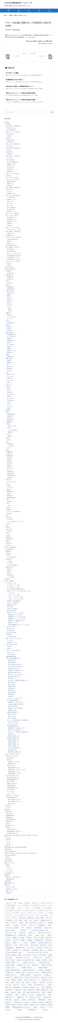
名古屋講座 (23, 930)
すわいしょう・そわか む (14, 253)
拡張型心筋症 (10, 287)
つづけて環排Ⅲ (11, 197)
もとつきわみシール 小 (13, 585)
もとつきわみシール (11, 583)
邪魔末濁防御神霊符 (12, 779)
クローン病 (25, 910)
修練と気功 (36, 920)
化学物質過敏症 (41, 925)
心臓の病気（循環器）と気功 (44, 942)
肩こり (9, 318)
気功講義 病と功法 (20, 972)
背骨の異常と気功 (10, 989)
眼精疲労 (9, 495)
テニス (8, 841)
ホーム (7, 15)
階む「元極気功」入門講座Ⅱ (13, 148)
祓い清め (28, 982)
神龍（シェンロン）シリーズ (13, 638)
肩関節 (9, 348)
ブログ (36, 915)
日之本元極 (8, 950)
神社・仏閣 (8, 984)
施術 (7, 809)
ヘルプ (50, 915)
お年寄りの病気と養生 (10, 851)
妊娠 (7, 438)
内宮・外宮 (10, 134)
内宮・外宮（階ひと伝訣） (15, 664)
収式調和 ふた (12, 710)
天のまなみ (10, 628)
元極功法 (21, 922)
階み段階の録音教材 (12, 738)
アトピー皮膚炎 (36, 907)
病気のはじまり (33, 979)
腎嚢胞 (9, 360)
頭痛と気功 (49, 1004)
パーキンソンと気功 (18, 915)
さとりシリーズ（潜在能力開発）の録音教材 (18, 720)
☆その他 (8, 805)
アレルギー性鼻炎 (13, 430)
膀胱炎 (19, 992)
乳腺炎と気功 (30, 917)
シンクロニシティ (48, 910)
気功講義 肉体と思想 (25, 975)
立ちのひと (10, 201)
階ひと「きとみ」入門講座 (13, 195)
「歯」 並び (8, 903)
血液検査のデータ (47, 997)
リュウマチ (14, 917)
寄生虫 (9, 297)
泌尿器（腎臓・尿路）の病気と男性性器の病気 (16, 847)
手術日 (26, 945)
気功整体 (19, 960)
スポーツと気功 (15, 912)
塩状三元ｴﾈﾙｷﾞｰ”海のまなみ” (44, 932)
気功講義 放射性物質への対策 (12, 970)
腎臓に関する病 (44, 989)
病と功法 (26, 979)
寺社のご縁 (15, 940)
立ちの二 (10, 146)
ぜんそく (10, 380)
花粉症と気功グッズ (10, 997)
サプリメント (33, 910)
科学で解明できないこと (40, 984)
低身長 (20, 920)
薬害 (7, 281)
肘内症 (8, 527)
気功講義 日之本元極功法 (45, 970)
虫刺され (8, 543)
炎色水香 (10, 151)
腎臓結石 (9, 362)
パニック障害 (10, 577)
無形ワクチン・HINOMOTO (13, 877)
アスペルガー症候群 (12, 565)
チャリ (34, 912)
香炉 (9, 759)
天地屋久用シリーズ (11, 889)
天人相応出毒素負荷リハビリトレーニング (18, 624)
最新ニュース (43, 950)
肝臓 (7, 449)
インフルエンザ (11, 481)
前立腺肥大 (10, 277)
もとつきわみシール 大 (13, 587)
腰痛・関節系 (10, 332)
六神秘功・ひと (11, 211)
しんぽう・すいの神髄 (12, 602)
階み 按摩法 (10, 159)
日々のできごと (30, 947)
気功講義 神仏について (11, 975)
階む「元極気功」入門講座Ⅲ (13, 187)
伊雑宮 (9, 241)
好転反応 (9, 859)
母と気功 (35, 955)
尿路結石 (8, 942)
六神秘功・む (10, 233)
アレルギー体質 (9, 910)
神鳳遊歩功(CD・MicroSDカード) (16, 728)
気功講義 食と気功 (18, 977)
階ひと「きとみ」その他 (12, 177)
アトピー (10, 398)
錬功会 (49, 999)
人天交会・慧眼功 (12, 239)
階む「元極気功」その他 (21, 15)
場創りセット (11, 765)
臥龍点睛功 (10, 249)
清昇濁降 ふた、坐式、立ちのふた (16, 702)
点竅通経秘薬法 (10, 815)
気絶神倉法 (9, 817)
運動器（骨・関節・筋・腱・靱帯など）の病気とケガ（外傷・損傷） (21, 853)
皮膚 (8, 386)
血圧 (7, 320)
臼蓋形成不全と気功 (40, 994)
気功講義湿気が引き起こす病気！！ (15, 79)
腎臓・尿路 (9, 358)
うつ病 (9, 561)
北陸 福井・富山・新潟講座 (12, 927)
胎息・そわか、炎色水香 (15, 730)
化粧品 (49, 925)
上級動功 (11, 696)
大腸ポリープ (10, 293)
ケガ (7, 525)
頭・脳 (8, 382)
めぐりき (10, 205)
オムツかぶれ (10, 394)
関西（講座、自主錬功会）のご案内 (13, 1004)
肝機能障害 (10, 451)
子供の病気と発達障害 (10, 855)
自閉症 (9, 569)
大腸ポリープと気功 (39, 935)
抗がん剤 (9, 283)
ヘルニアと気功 (43, 915)
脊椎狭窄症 (10, 356)
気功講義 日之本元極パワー (29, 970)
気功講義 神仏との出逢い (33, 972)
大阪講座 (49, 935)
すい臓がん (10, 273)
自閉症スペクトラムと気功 (27, 994)
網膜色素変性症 (11, 497)
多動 (9, 573)
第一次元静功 (10, 209)
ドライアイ (10, 487)
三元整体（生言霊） (12, 833)
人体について (49, 917)
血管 (8, 507)
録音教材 (9, 893)
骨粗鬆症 (10, 416)
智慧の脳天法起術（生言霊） (14, 831)
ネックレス (10, 791)
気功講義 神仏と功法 (47, 972)
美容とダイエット (10, 863)
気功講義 (50, 41)
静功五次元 (11, 688)
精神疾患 (9, 559)
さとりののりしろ (13, 724)
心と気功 (25, 942)
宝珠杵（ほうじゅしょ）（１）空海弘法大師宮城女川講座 (20, 93)
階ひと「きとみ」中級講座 (13, 144)
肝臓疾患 (32, 987)
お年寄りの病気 (9, 267)
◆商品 (7, 885)
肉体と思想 (25, 987)
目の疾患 (18, 982)
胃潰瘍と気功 (49, 987)
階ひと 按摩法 (11, 207)
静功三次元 (11, 684)
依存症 (8, 553)
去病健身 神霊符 (12, 783)
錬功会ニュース (9, 1002)
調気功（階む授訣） (14, 736)
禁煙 (9, 555)
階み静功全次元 (12, 749)
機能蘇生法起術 (11, 604)
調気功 (9, 175)
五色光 (9, 263)
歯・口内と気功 (27, 955)
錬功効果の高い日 (19, 1002)
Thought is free (36, 1019)
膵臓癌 (43, 992)
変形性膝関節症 (12, 334)
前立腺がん (10, 279)
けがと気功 (34, 903)
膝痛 (24, 992)
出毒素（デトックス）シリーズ (15, 612)
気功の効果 (48, 957)
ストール (10, 640)
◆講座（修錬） (9, 883)
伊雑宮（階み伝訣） (13, 740)
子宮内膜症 (10, 471)
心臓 (7, 285)
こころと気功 (42, 903)
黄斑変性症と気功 (32, 1009)
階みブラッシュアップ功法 (13, 237)
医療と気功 (28, 927)
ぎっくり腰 (10, 344)
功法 (12, 15)
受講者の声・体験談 (10, 930)
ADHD (9, 571)
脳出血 (24, 989)
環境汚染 (20, 979)
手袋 (9, 648)
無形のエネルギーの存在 (46, 977)
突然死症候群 (10, 289)
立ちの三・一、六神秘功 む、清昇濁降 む (18, 732)
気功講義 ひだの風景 (47, 960)
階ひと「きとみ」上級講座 (12, 213)
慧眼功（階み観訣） (13, 744)
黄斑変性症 (10, 491)
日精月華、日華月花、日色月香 (16, 704)
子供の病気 (8, 881)
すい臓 (8, 271)
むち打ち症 (9, 539)
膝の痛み (10, 352)
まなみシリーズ (10, 626)
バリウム (10, 304)
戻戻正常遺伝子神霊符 (13, 777)
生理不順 (9, 457)
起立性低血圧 (10, 322)
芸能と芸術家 (9, 861)
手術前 (15, 945)
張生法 (8, 138)
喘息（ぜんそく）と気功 (11, 932)
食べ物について (43, 1007)
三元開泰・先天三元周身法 (13, 600)
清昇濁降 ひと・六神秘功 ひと (15, 670)
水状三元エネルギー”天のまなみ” (32, 977)
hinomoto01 (17, 29)
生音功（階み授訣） (13, 745)
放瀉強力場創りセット (14, 771)
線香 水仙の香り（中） (14, 801)
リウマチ (8, 384)
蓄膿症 (10, 432)
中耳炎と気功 (22, 917)
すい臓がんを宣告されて (11, 905)
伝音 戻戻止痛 (11, 251)
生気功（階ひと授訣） (14, 676)
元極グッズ (8, 922)
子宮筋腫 (10, 477)
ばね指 (9, 501)
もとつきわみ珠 (10, 789)
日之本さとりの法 (13, 722)
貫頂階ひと (10, 183)
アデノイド (20, 907)
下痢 (10, 310)
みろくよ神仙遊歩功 (12, 161)
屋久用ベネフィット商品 (12, 795)
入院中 (26, 922)
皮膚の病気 (8, 849)
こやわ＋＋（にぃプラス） (15, 596)
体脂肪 (8, 865)
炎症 (8, 324)
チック (8, 447)
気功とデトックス (38, 957)
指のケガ (9, 529)
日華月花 (9, 225)
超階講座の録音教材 (12, 712)
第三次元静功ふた (11, 217)
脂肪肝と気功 (18, 989)
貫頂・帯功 (9, 813)
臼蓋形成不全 (10, 340)
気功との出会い (9, 957)
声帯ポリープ (12, 426)
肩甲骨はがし (9, 825)
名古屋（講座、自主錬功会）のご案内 (39, 930)
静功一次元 (11, 678)
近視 (8, 493)
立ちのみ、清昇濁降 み (14, 747)
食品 (50, 1007)
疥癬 (9, 408)
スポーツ (8, 837)
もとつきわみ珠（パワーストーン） (38, 905)
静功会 (37, 1004)
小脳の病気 (29, 940)
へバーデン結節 (11, 336)
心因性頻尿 (32, 942)
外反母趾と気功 (21, 935)
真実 (23, 982)
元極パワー (14, 922)
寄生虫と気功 (49, 937)
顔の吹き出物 (10, 400)
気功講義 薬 (48, 975)
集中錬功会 (25, 1004)
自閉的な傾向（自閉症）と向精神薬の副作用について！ (20, 86)
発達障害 (9, 567)
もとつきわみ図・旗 (11, 632)
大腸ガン (30, 935)
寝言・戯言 (8, 940)
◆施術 (7, 875)
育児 (43, 987)
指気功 (50, 945)
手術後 (21, 945)
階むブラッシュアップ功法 (12, 173)
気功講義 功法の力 (10, 967)
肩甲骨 (8, 839)
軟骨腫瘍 (10, 420)
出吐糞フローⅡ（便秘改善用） (16, 620)
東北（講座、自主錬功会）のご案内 (13, 955)
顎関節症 (10, 330)
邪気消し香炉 (12, 763)
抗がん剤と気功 (34, 945)
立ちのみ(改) (10, 167)
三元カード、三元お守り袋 (13, 650)
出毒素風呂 (49, 922)
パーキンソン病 (11, 316)
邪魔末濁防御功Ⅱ (11, 181)
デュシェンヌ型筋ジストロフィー (15, 521)
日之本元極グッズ (16, 950)
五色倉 (9, 136)
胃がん (9, 302)
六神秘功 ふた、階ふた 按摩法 (15, 708)
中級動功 (11, 694)
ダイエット (9, 869)
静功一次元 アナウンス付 (15, 674)
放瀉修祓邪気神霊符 (12, 787)
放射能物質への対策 (20, 947)
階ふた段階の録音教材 (13, 700)
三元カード (10, 652)
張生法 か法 (12, 716)
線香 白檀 (11, 803)
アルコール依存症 (11, 557)
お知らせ (20, 903)
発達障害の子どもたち (47, 979)
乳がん (9, 469)
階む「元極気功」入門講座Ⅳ (13, 231)
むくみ (9, 370)
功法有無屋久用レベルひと (13, 259)
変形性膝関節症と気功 (10, 935)
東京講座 (50, 950)
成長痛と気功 (9, 945)
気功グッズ (7, 581)
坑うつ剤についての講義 (12, 73)
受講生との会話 (47, 927)
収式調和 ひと (12, 660)
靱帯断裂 (8, 537)
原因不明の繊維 (37, 927)
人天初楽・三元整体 (12, 608)
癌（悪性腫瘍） (9, 873)
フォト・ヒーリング (28, 915)
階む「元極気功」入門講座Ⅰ (13, 126)
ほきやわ (10, 606)
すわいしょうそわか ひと (13, 179)
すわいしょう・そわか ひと (15, 698)
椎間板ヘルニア (11, 350)
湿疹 (9, 388)
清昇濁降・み (10, 171)
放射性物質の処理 (10, 947)
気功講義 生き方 (10, 972)
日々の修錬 (39, 947)
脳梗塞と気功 (31, 989)
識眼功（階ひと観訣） (14, 672)
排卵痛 (9, 459)
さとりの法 (49, 903)
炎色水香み (10, 169)
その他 (7, 857)
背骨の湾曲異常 (11, 414)
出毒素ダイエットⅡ (13, 622)
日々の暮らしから (48, 947)
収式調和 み (10, 165)
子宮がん (10, 467)
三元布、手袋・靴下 (11, 644)
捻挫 (7, 541)
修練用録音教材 (9, 656)
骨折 (7, 533)
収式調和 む (11, 128)
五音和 (9, 243)
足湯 (8, 823)
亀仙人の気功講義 (40, 917)
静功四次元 (12, 686)
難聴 (10, 436)
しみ (8, 404)
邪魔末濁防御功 (41, 999)
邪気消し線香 (10, 757)
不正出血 (10, 461)
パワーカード (9, 915)
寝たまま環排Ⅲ (11, 610)
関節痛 (9, 338)
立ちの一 (10, 189)
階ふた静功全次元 (13, 706)
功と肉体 (24, 925)
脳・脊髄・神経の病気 (10, 547)
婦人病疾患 (9, 455)
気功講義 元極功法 (10, 965)
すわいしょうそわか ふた (13, 229)
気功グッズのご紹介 (10, 960)
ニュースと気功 (48, 912)
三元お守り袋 (11, 654)
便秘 (10, 308)
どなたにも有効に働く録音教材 (13, 589)
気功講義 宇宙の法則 (26, 967)
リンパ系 (8, 523)
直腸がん (9, 300)
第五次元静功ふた (11, 219)
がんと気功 (26, 903)
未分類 (7, 122)
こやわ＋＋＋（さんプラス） (15, 598)
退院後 (23, 999)
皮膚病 (12, 982)
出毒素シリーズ (42, 922)
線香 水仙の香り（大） (14, 799)
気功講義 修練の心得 (44, 962)
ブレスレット (10, 793)
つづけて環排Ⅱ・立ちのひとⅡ (15, 666)
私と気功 (23, 984)
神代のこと (35, 982)
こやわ (11, 593)
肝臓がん (9, 453)
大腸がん (9, 298)
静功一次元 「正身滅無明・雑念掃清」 (18, 680)
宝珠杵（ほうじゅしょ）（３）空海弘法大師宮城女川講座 (20, 99)
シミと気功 (40, 910)
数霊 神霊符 (10, 781)
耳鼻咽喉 (9, 422)
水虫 (9, 390)
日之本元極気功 (34, 950)
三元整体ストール (12, 642)
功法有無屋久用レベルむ (13, 257)
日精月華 (9, 223)
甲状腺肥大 (10, 444)
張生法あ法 (10, 140)
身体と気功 (16, 999)
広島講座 (14, 942)
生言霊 (8, 827)
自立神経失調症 (9, 994)
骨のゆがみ (10, 418)
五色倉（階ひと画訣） (14, 668)
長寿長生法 (9, 821)
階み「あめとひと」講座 (12, 155)
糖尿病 (8, 410)
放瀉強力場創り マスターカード (16, 769)
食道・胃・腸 (10, 291)
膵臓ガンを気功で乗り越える (33, 992)
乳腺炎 (9, 465)
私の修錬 (30, 984)
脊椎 (7, 354)
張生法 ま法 (12, 718)
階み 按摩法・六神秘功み (14, 751)
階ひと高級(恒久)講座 (11, 245)
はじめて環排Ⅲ (11, 130)
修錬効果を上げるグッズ (46, 920)
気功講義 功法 (35, 965)
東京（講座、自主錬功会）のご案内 (13, 952)
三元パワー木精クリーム (12, 753)
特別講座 (14, 979)
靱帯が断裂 (43, 1004)
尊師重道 (23, 940)
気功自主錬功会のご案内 (28, 960)
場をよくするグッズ (11, 755)
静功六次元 (11, 690)
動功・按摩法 (12, 662)
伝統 (16, 920)
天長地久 (10, 153)
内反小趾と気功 (33, 922)
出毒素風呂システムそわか (15, 614)
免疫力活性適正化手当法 (13, 255)
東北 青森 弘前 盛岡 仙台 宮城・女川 (38, 952)
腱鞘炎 (9, 326)
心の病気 (7, 579)
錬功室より (27, 1002)
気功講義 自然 (37, 975)
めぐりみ (10, 203)
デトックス (9, 871)
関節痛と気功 (49, 1002)
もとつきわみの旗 (11, 636)
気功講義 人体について (28, 962)
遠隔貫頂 (9, 811)
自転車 (8, 845)
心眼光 (9, 265)
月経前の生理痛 (11, 475)
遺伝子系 (9, 517)
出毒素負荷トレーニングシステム (16, 618)
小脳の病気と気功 (39, 940)
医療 (22, 927)
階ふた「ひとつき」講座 (12, 215)
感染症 (8, 479)
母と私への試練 (42, 955)
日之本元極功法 (25, 950)
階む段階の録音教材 (13, 726)
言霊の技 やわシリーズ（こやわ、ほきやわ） (19, 591)
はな (20, 905)
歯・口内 (8, 328)
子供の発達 (28, 937)
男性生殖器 (9, 275)
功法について (32, 925)
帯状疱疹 (10, 392)
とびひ (9, 402)
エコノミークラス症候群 (13, 511)
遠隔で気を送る (31, 999)
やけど (8, 535)
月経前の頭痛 (10, 473)
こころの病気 (9, 549)
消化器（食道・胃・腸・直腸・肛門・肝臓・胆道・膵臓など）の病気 (21, 835)
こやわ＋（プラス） (14, 595)
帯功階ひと (10, 185)
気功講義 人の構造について (12, 962)
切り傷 (9, 531)
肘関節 (9, 346)
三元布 (9, 646)
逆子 (9, 440)
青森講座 (32, 1004)
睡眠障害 (8, 551)
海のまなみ (10, 630)
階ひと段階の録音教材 (13, 658)
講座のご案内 (9, 999)
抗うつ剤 (10, 563)
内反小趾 (9, 366)
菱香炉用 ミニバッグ (14, 761)
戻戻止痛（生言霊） (12, 829)
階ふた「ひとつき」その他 (12, 227)
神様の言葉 (42, 982)
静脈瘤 (9, 509)
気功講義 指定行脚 (42, 967)
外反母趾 (10, 368)
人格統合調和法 (11, 819)
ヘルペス (10, 406)
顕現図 (9, 634)
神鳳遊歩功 (10, 235)
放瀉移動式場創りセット (14, 773)
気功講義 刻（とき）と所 (23, 965)
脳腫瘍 (37, 989)
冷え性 (9, 463)
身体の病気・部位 (10, 269)
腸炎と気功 (13, 992)
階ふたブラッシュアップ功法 (13, 261)
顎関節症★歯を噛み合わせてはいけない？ (21, 1007)
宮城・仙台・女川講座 (39, 937)
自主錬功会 (49, 992)
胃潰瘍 (9, 295)
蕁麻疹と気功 (20, 997)
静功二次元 (11, 682)
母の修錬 (50, 955)
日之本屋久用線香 (12, 797)
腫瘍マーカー (10, 374)
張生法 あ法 (12, 714)
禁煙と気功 (15, 984)
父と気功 (8, 979)
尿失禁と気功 (49, 940)
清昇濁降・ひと (11, 199)
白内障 (9, 485)
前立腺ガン (8, 925)
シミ (7, 867)
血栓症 (9, 513)
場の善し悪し (23, 932)
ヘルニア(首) (10, 446)
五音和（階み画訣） (13, 742)
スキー (8, 843)
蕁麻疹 (9, 396)
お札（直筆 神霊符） (12, 775)
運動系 (8, 312)
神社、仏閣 (49, 982)
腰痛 (9, 342)
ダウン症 (10, 519)
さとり (8, 807)
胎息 (9, 149)
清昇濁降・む (11, 193)
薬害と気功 (32, 997)
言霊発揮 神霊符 (11, 785)
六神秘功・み (11, 163)
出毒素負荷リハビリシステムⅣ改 (17, 616)
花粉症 (9, 378)
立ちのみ (9, 157)
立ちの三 (9, 191)
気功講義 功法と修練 (46, 965)
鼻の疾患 (45, 1009)
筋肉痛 (9, 314)
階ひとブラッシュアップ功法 (13, 132)
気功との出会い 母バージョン (23, 957)
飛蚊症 (9, 489)
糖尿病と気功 (9, 987)
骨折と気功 (8, 1009)
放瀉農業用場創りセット (14, 767)
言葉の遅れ (10, 575)
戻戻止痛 (11, 734)
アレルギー (9, 376)
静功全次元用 (12, 692)
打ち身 (8, 545)
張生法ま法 (10, 142)
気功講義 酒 (9, 977)
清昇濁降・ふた (11, 221)
